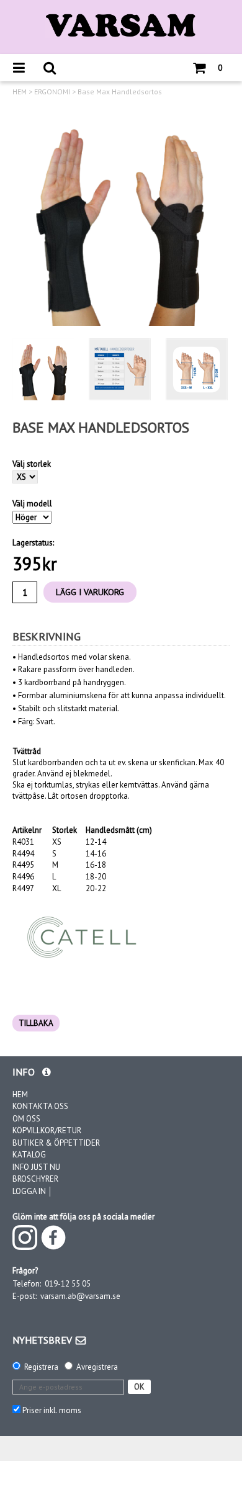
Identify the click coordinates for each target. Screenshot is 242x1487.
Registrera (41, 1367)
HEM (19, 92)
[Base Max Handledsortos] (121, 217)
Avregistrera (97, 1367)
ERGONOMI (52, 92)
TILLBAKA (36, 1023)
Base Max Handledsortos (120, 92)
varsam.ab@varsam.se (80, 1296)
